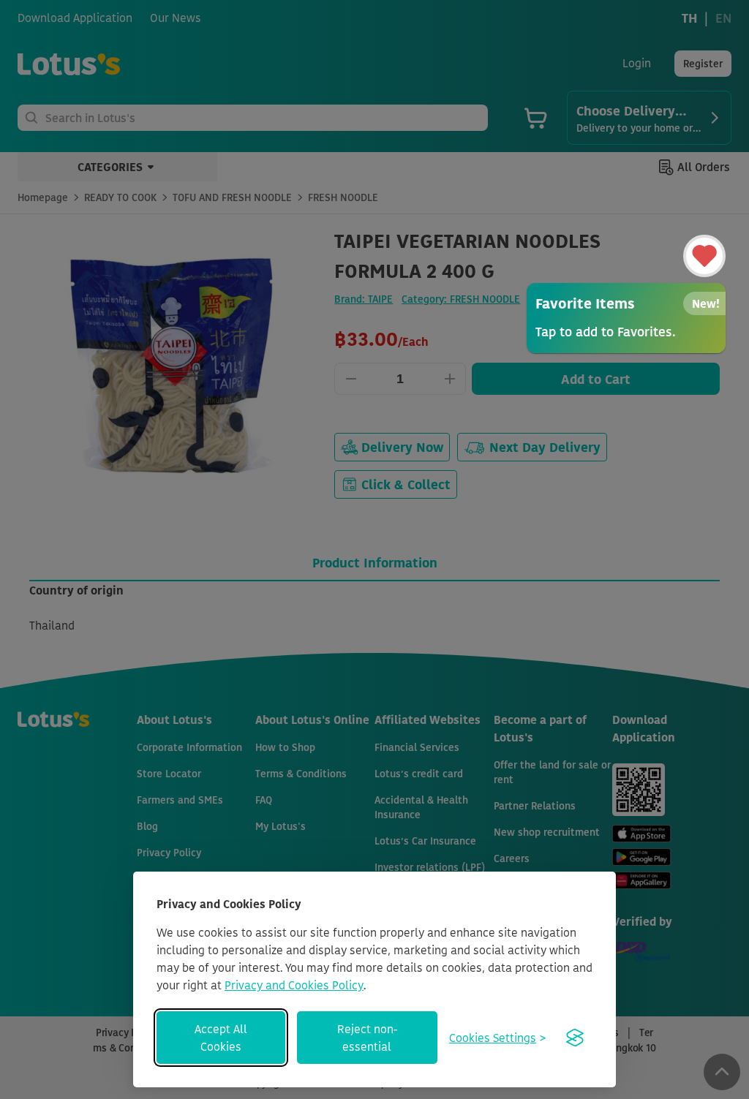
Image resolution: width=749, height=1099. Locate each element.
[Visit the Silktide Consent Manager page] (574, 1037)
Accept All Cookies (221, 1037)
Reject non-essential (367, 1037)
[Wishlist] (704, 256)
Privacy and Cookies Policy (294, 985)
